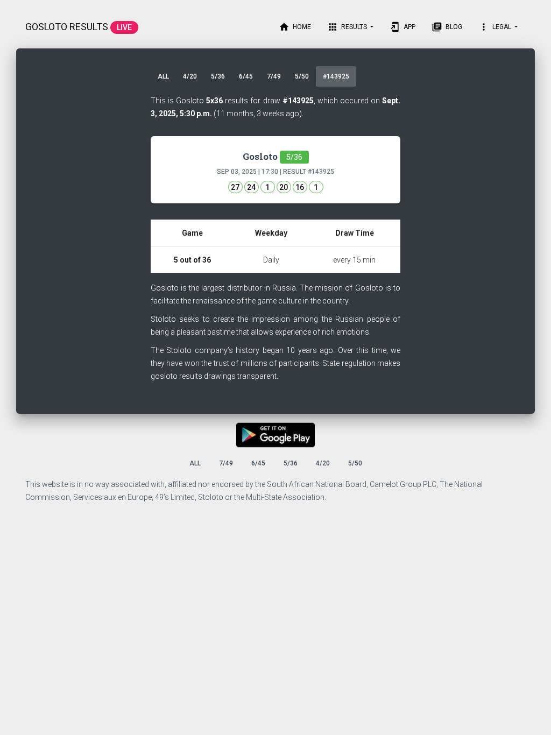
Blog (447, 27)
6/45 (246, 76)
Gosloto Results (78, 26)
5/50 (302, 76)
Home (295, 27)
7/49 (274, 76)
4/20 (190, 76)
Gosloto (272, 156)
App (402, 27)
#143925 (336, 76)
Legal (495, 27)
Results (348, 27)
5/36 (218, 76)
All (163, 76)
